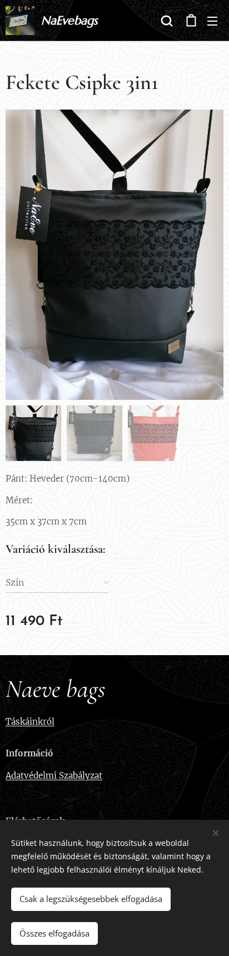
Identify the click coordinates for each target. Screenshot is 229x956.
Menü (212, 20)
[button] (167, 20)
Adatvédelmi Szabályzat (54, 775)
